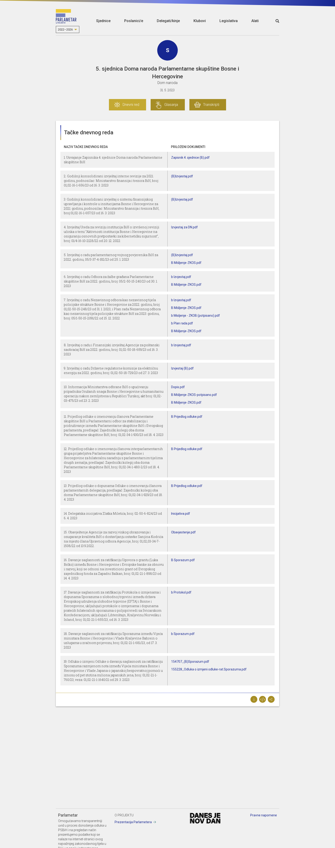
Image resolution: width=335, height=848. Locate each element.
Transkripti (211, 104)
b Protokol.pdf (181, 592)
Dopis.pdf (178, 387)
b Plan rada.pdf (182, 323)
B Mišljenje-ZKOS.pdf (186, 263)
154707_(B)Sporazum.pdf (190, 661)
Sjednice (103, 21)
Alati (255, 21)
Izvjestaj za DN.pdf (184, 227)
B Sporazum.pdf (183, 560)
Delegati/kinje (168, 21)
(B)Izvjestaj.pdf (182, 176)
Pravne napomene (263, 815)
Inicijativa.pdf (180, 513)
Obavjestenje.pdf (183, 532)
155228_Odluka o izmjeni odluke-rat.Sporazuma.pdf (209, 669)
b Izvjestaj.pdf (181, 277)
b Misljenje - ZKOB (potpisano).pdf (195, 315)
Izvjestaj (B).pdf (182, 368)
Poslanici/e (133, 21)
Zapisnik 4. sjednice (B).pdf (190, 157)
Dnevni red (131, 104)
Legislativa (228, 21)
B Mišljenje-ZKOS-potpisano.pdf (194, 395)
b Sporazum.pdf (183, 634)
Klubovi (199, 21)
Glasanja (171, 104)
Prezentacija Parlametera (133, 822)
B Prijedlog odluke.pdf (186, 416)
